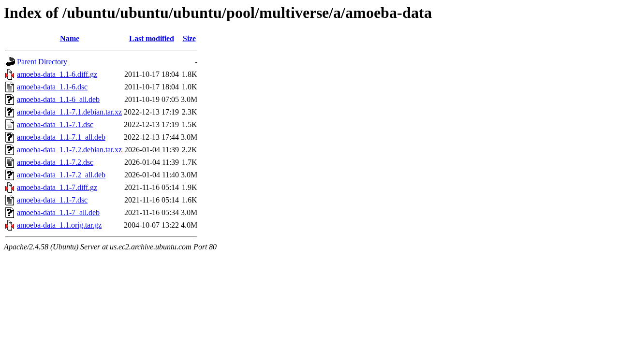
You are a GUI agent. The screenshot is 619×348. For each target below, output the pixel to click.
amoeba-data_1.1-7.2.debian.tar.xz (69, 149)
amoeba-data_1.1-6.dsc (52, 87)
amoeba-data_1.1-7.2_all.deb (61, 175)
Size (189, 38)
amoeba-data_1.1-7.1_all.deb (61, 137)
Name (69, 38)
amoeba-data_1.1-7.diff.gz (57, 187)
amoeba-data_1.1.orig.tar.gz (59, 225)
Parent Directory (42, 62)
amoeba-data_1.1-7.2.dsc (55, 162)
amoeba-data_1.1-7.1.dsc (55, 124)
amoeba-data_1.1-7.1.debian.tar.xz (69, 112)
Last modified (151, 38)
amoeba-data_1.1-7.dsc (52, 200)
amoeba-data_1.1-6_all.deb (58, 99)
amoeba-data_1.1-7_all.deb (58, 212)
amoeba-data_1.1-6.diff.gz (57, 74)
